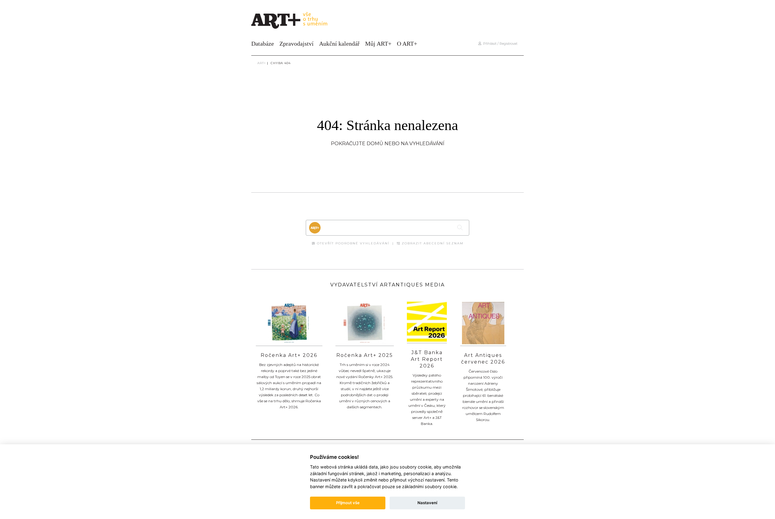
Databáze (262, 43)
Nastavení (427, 502)
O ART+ (407, 43)
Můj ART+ (378, 43)
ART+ (261, 63)
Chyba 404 (281, 63)
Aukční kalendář (339, 43)
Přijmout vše (348, 502)
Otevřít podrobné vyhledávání (352, 243)
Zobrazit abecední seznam (431, 243)
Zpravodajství (296, 43)
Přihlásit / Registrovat (499, 43)
